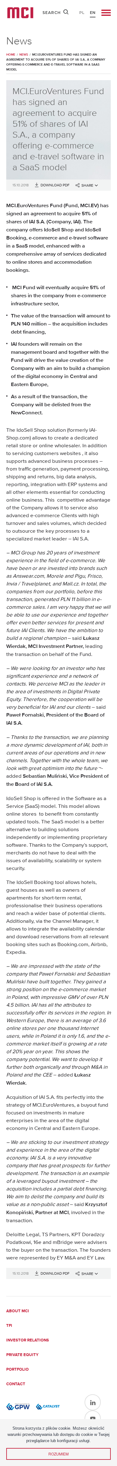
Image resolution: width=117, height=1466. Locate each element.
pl (81, 12)
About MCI (17, 1311)
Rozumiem (58, 1453)
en (92, 12)
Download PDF (55, 185)
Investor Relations (27, 1340)
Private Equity (22, 1355)
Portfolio (17, 1370)
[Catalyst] (47, 1406)
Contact (15, 1384)
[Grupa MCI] (20, 12)
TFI (9, 1326)
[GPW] (18, 1406)
